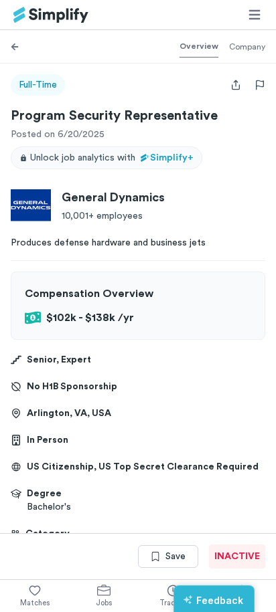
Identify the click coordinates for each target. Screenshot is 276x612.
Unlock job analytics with (112, 158)
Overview (199, 46)
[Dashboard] (51, 15)
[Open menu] (254, 14)
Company (247, 47)
